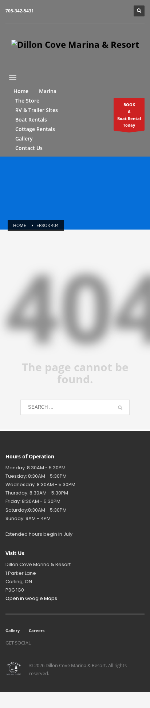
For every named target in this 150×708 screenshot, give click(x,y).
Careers (36, 630)
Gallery (12, 630)
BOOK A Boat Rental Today (129, 115)
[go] (120, 407)
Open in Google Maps (31, 598)
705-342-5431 (19, 11)
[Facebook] (40, 642)
